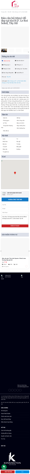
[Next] (26, 37)
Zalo (22, 472)
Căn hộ (18, 82)
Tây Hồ (9, 76)
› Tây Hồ (9, 12)
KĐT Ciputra (6, 266)
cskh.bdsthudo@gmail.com (23, 386)
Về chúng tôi (4, 410)
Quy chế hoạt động (6, 419)
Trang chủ (4, 12)
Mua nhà (13, 82)
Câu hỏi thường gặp (6, 430)
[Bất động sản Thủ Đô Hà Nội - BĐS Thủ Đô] (15, 4)
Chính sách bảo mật (6, 416)
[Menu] (2, 4)
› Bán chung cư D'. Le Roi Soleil (19, 12)
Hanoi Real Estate (5, 413)
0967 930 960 (8, 276)
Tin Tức (3, 439)
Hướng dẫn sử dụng (6, 433)
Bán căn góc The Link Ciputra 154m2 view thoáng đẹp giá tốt (14, 259)
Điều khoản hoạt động (7, 422)
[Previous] (3, 37)
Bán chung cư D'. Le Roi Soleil (15, 81)
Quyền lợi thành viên (6, 436)
